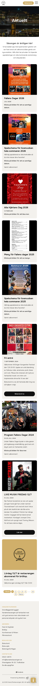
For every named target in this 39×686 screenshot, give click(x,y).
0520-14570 (6, 657)
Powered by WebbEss (18, 678)
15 (16, 594)
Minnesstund (7, 635)
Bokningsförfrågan (9, 649)
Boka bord (28, 3)
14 (33, 592)
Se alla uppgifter (8, 665)
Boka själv (5, 646)
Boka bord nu (19, 394)
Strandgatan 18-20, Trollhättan (13, 662)
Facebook (20, 672)
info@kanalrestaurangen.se (12, 660)
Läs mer (19, 532)
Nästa (21, 594)
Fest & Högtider (8, 627)
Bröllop (4, 630)
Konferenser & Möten (10, 633)
